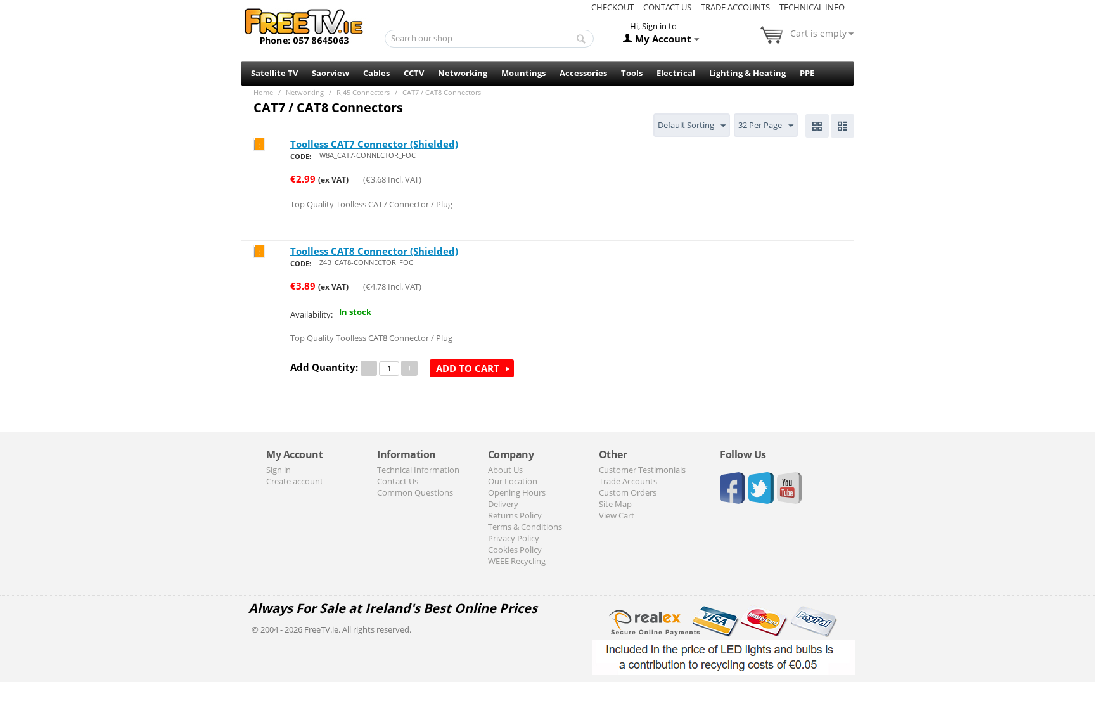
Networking (462, 73)
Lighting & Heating (747, 73)
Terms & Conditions (525, 526)
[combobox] (489, 39)
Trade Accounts (735, 7)
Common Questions (415, 492)
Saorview (330, 73)
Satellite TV (274, 73)
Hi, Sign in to (653, 26)
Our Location (512, 481)
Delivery (503, 504)
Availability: (311, 314)
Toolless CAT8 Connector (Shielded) (374, 251)
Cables (376, 73)
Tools (632, 73)
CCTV (414, 73)
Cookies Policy (515, 549)
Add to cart (467, 368)
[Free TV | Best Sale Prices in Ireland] (304, 22)
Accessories (583, 73)
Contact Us (667, 7)
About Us (505, 469)
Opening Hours (517, 492)
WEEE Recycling (517, 561)
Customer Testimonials (642, 469)
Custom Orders (627, 492)
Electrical (675, 73)
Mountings (523, 73)
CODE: (300, 156)
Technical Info (812, 7)
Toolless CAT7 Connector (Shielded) (374, 144)
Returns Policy (515, 515)
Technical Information (418, 469)
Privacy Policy (513, 538)
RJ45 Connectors (363, 92)
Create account (294, 481)
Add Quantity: (324, 367)
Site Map (615, 504)
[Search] (581, 39)
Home (263, 92)
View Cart (616, 515)
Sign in (278, 469)
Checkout (612, 7)
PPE (807, 73)
